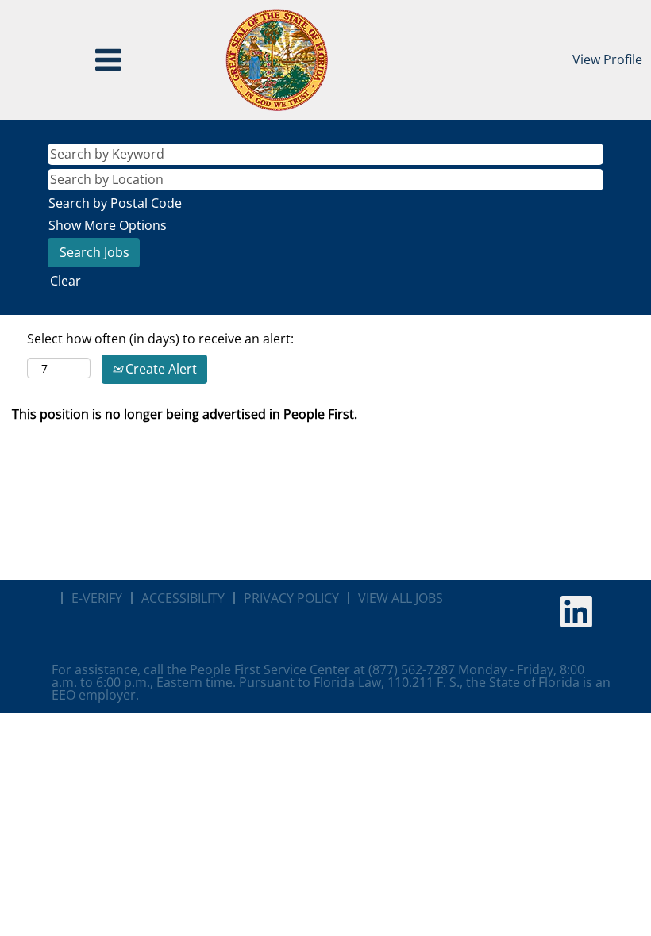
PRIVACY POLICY (291, 598)
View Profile (607, 59)
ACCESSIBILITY (183, 598)
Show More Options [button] (107, 225)
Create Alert (159, 369)
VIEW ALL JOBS (400, 598)
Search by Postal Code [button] (115, 203)
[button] (108, 59)
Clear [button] (65, 281)
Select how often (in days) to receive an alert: (160, 338)
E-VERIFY (96, 598)
